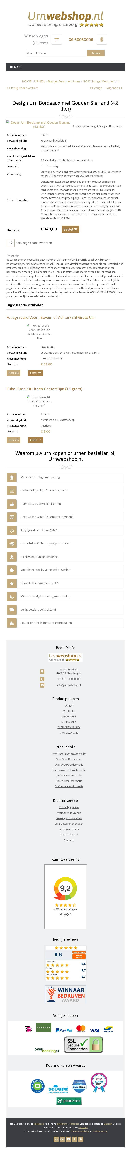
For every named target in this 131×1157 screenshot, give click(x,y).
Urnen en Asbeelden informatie (69, 770)
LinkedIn (108, 1124)
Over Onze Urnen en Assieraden (69, 754)
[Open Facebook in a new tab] (74, 1139)
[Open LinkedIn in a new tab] (56, 1139)
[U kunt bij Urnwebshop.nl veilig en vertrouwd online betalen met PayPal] (63, 1031)
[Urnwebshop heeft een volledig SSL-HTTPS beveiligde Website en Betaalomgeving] (83, 1052)
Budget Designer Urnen (64, 81)
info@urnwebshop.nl (69, 685)
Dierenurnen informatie (69, 781)
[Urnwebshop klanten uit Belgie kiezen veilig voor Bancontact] (108, 1031)
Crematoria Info (69, 834)
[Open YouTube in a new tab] (68, 1139)
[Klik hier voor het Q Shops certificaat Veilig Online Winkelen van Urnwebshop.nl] (38, 1092)
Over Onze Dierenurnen (69, 759)
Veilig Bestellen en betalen (69, 824)
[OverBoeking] (47, 1052)
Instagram (62, 1124)
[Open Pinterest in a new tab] (80, 1139)
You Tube (83, 1128)
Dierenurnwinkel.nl (80, 1131)
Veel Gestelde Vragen (69, 813)
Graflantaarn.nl (100, 1131)
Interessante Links (69, 829)
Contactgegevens (69, 807)
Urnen (69, 705)
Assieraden (69, 716)
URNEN (39, 81)
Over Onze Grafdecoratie (69, 765)
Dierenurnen (69, 722)
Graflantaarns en (69, 727)
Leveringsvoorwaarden (69, 818)
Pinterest (74, 1124)
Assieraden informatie (69, 775)
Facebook (39, 1124)
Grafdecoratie (69, 733)
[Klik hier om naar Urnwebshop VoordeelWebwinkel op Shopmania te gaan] (79, 1092)
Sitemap (69, 840)
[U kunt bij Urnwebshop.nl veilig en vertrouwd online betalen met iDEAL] (28, 1031)
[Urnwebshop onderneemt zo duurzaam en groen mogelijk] (69, 1104)
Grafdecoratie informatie (69, 786)
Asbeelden (69, 711)
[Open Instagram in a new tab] (62, 1139)
